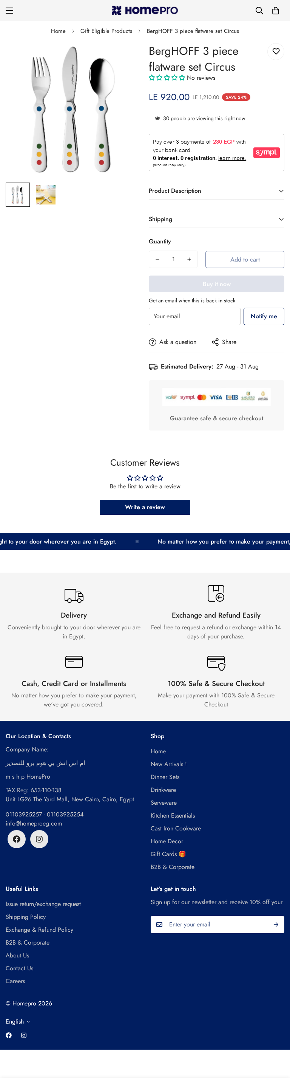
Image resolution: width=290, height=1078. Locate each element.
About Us (17, 955)
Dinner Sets (165, 777)
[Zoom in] (125, 57)
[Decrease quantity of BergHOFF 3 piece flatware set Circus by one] (157, 259)
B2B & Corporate (172, 867)
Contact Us (19, 968)
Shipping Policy (26, 916)
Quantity (160, 241)
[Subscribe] (276, 924)
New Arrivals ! (169, 764)
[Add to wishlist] (275, 51)
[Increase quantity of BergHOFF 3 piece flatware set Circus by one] (189, 259)
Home (58, 31)
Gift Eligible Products (106, 31)
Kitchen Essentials (173, 815)
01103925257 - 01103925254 (44, 814)
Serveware (164, 802)
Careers (15, 981)
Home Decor (167, 841)
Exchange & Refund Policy (39, 929)
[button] (275, 10)
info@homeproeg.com (34, 823)
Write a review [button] (145, 507)
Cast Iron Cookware (176, 828)
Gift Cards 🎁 (168, 854)
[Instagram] (39, 839)
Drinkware (163, 789)
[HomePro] (145, 10)
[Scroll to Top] (275, 1036)
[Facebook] (17, 839)
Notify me (264, 316)
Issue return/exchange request (43, 904)
